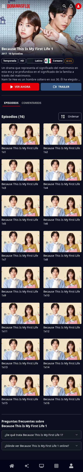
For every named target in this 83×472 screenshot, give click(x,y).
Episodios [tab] (11, 103)
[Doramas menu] (41, 466)
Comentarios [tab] (31, 103)
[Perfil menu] (71, 466)
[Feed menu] (26, 466)
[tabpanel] (41, 260)
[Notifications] (71, 6)
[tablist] (41, 103)
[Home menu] (11, 466)
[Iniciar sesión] (78, 6)
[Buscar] (64, 6)
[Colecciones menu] (56, 466)
